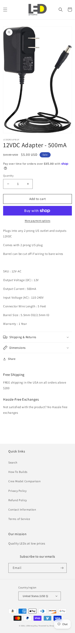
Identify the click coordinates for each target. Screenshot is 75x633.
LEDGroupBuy (32, 625)
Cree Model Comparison (24, 481)
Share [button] (12, 359)
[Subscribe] (61, 568)
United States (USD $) (35, 596)
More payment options (37, 220)
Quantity (8, 175)
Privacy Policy (17, 491)
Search (13, 462)
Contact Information (22, 509)
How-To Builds (18, 472)
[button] (5, 9)
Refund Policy (17, 500)
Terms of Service (19, 519)
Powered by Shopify (47, 625)
